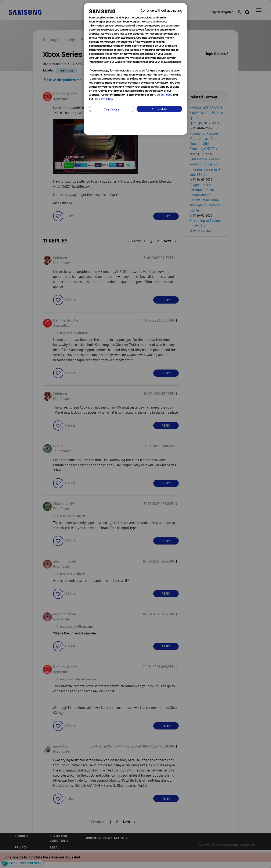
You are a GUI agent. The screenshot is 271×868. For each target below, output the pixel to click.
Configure (112, 109)
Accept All (159, 109)
